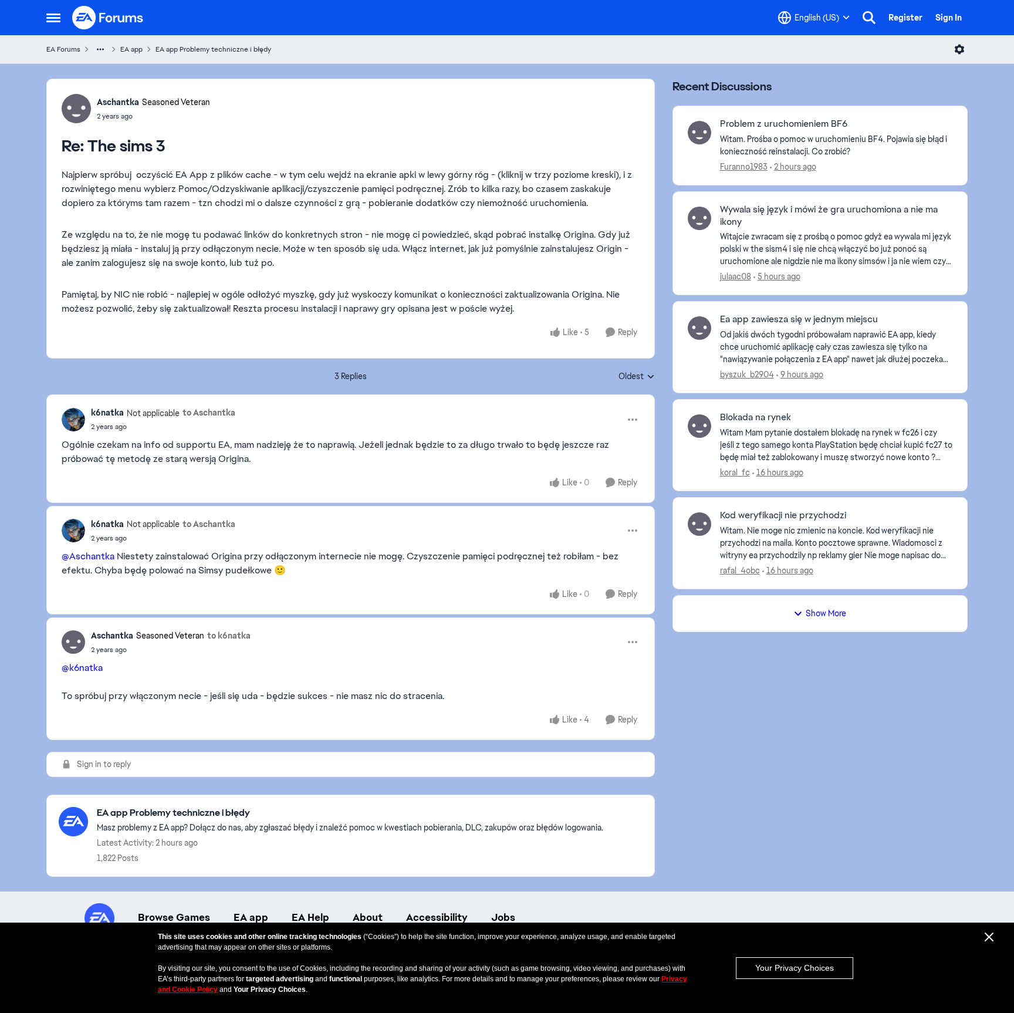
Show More (826, 613)
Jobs (503, 917)
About (368, 917)
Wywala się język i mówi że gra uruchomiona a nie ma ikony (829, 216)
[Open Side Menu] (53, 17)
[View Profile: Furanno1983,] (699, 132)
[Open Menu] (959, 49)
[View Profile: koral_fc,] (699, 426)
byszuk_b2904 (747, 374)
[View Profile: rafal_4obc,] (699, 524)
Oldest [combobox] (636, 377)
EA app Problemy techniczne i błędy (213, 49)
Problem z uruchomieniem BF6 (783, 124)
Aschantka (118, 102)
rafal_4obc (740, 570)
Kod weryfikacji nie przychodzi (783, 515)
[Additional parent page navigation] (100, 49)
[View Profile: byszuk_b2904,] (699, 328)
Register (905, 17)
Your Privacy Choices (794, 968)
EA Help (310, 917)
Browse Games (174, 917)
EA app (131, 49)
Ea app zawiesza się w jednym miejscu (799, 319)
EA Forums (63, 49)
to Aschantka (208, 412)
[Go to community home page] (108, 17)
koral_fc (735, 472)
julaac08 (735, 276)
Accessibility (437, 917)
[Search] (869, 18)
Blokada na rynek (755, 417)
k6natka (107, 412)
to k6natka (229, 635)
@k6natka (82, 667)
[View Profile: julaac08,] (699, 218)
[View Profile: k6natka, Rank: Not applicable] (73, 419)
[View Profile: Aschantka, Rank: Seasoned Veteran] (76, 108)
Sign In (948, 17)
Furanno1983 (744, 166)
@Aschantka (88, 556)
